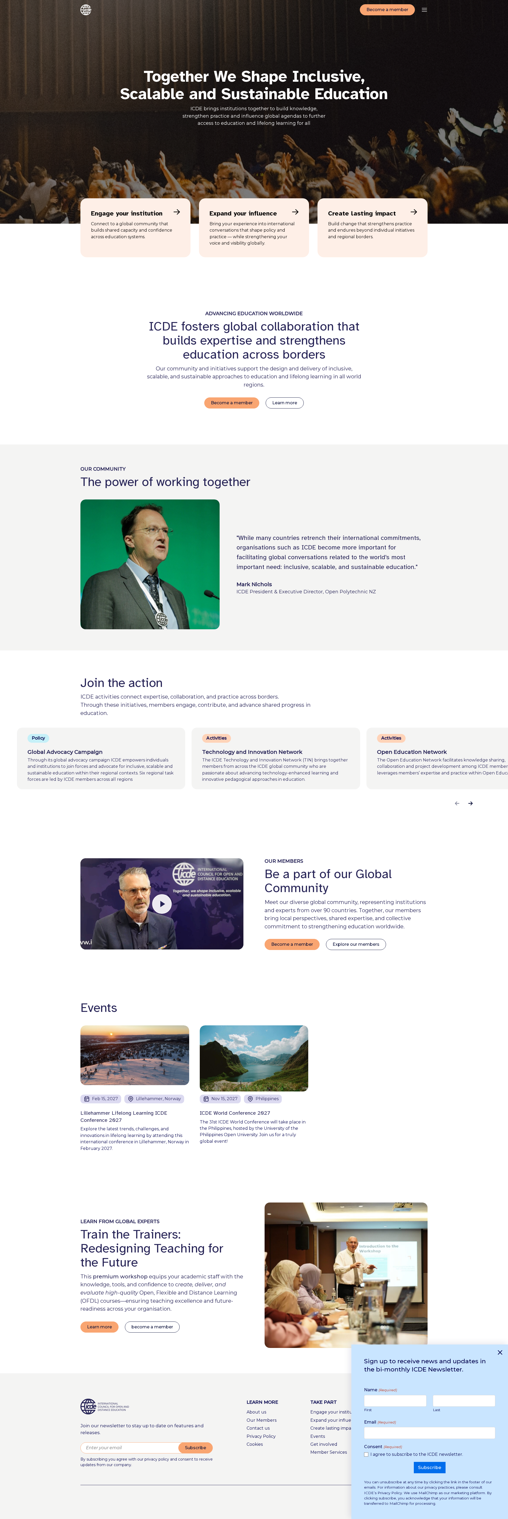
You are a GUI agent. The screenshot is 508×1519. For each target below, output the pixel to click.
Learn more (284, 402)
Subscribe (195, 1447)
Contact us (258, 1428)
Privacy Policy (261, 1436)
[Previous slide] (457, 803)
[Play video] (161, 903)
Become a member (387, 9)
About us (256, 1412)
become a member (152, 1326)
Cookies (255, 1444)
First (368, 1410)
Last (436, 1410)
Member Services (328, 1452)
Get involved (323, 1444)
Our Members (261, 1420)
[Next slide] (470, 803)
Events (317, 1436)
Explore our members (356, 944)
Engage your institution (335, 1412)
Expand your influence (334, 1420)
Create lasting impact (332, 1428)
